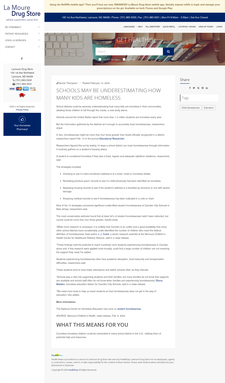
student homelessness (129, 308)
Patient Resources (16, 33)
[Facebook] (22, 58)
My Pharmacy (13, 27)
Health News (110, 59)
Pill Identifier (153, 26)
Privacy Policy (22, 109)
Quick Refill (169, 26)
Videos (131, 59)
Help (140, 26)
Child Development (191, 107)
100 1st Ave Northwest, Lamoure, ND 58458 (86, 17)
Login (219, 26)
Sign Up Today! (206, 26)
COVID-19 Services (15, 40)
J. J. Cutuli (103, 234)
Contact (10, 46)
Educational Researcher (111, 138)
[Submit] (168, 51)
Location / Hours (187, 26)
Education (208, 107)
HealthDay (73, 370)
